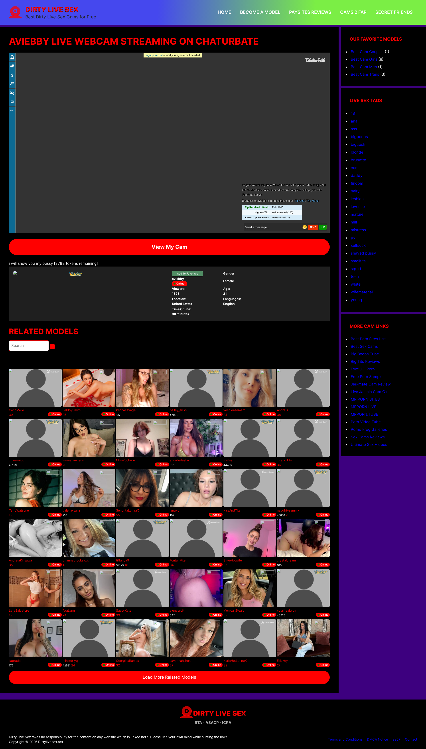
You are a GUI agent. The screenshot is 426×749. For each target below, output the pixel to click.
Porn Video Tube (366, 422)
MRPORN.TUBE (364, 414)
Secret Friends (394, 12)
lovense (358, 206)
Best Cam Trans (365, 74)
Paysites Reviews (310, 12)
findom (357, 183)
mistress (358, 229)
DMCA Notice (377, 739)
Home (224, 12)
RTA (198, 722)
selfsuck (358, 245)
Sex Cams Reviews (368, 437)
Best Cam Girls (364, 59)
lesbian (357, 198)
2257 (396, 739)
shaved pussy (363, 253)
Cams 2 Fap (353, 12)
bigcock (358, 144)
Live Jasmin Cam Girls (370, 391)
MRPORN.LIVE (363, 407)
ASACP (212, 722)
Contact (411, 739)
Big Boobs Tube (365, 354)
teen (355, 276)
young (356, 299)
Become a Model (260, 12)
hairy (355, 191)
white (356, 284)
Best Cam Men (364, 67)
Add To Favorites (187, 273)
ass (354, 128)
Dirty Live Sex (51, 8)
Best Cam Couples (367, 51)
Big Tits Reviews (365, 361)
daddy (357, 175)
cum (355, 167)
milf (354, 222)
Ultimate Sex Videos (369, 444)
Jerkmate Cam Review (371, 384)
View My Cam (169, 247)
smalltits (358, 261)
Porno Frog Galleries (369, 429)
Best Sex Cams (364, 346)
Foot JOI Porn (363, 369)
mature (357, 214)
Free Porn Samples (368, 376)
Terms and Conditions (345, 739)
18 (353, 113)
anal (354, 121)
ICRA (226, 722)
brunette (358, 160)
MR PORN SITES (365, 399)
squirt (356, 268)
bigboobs (359, 136)
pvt (354, 237)
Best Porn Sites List (368, 339)
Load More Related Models (169, 677)
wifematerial (362, 292)
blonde (357, 152)
